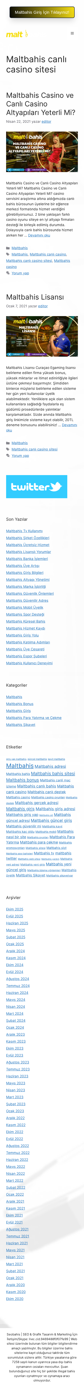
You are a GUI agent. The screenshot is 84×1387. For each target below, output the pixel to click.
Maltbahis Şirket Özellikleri (27, 538)
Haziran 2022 (17, 1160)
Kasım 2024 (16, 958)
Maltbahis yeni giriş (32, 864)
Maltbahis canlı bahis (36, 786)
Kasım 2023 (16, 1041)
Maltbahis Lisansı (35, 297)
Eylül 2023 (14, 1055)
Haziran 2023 (17, 1076)
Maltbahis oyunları (38, 837)
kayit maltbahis (56, 759)
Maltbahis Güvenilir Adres (27, 600)
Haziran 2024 (17, 993)
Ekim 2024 (14, 965)
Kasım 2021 (15, 1208)
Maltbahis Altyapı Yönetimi (28, 580)
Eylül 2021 (14, 1222)
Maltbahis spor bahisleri (19, 853)
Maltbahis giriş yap (22, 814)
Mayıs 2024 (15, 1000)
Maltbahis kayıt (52, 826)
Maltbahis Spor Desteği (25, 614)
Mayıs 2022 (15, 1167)
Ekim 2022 (14, 1132)
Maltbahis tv (44, 853)
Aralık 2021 (15, 1201)
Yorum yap (20, 273)
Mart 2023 (14, 1097)
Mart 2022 (14, 1181)
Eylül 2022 (14, 1139)
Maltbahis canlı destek (47, 792)
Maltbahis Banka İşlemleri (27, 559)
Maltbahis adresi (50, 766)
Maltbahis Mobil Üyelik (24, 607)
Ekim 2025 (14, 909)
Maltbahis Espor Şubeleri (26, 656)
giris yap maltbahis (16, 759)
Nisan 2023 (15, 1090)
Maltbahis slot (56, 848)
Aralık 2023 (15, 1034)
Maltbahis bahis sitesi (53, 773)
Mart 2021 (14, 1264)
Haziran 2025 (17, 923)
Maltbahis (20, 248)
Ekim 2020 (14, 1299)
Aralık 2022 (15, 1118)
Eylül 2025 (14, 916)
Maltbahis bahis (18, 774)
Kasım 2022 (15, 1125)
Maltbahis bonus (22, 779)
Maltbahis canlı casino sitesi (29, 261)
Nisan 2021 (15, 1257)
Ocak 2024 (15, 1027)
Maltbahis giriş (20, 808)
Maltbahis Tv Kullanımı (24, 531)
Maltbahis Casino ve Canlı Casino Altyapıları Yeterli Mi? (40, 104)
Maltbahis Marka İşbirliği (26, 587)
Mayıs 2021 (15, 1250)
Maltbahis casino (18, 797)
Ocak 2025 (15, 944)
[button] (42, 12)
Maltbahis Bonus (19, 704)
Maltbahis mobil (45, 831)
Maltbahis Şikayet (20, 725)
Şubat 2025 (15, 937)
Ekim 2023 (14, 1048)
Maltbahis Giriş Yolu (22, 635)
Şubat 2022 (15, 1187)
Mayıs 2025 (15, 930)
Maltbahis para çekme (39, 842)
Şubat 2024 (15, 1021)
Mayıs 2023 (15, 1083)
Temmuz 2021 (17, 1236)
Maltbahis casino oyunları (48, 797)
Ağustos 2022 (17, 1146)
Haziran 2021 (17, 1243)
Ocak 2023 (15, 1111)
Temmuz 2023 (18, 1069)
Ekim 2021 (14, 1215)
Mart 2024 (14, 1014)
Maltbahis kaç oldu (20, 832)
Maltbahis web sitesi (29, 858)
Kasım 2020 (16, 1292)
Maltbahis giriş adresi (55, 808)
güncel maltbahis (37, 759)
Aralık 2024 (15, 951)
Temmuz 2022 (18, 1153)
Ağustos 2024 (17, 979)
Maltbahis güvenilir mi (23, 826)
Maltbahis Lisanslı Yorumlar (28, 552)
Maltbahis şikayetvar (59, 875)
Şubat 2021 (15, 1271)
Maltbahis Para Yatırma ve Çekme (34, 718)
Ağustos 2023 (17, 1062)
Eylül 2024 (14, 972)
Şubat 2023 (15, 1104)
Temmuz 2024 (18, 986)
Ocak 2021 (14, 1278)
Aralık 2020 (15, 1285)
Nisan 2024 (15, 1007)
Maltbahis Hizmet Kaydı (25, 628)
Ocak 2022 (15, 1194)
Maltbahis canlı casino (48, 254)
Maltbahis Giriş (18, 711)
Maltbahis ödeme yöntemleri (44, 870)
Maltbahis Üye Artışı (22, 566)
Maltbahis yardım (50, 859)
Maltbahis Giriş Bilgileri (24, 573)
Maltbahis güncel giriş (51, 820)
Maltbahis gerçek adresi (36, 802)
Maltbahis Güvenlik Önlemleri (30, 594)
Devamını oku (39, 235)
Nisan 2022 (15, 1174)
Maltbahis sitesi (35, 848)
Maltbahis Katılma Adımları (28, 642)
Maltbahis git (46, 815)
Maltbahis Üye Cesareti (25, 649)
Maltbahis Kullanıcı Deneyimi (29, 663)
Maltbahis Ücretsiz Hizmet (27, 545)
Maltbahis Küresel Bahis (25, 621)
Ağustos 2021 (17, 1229)
